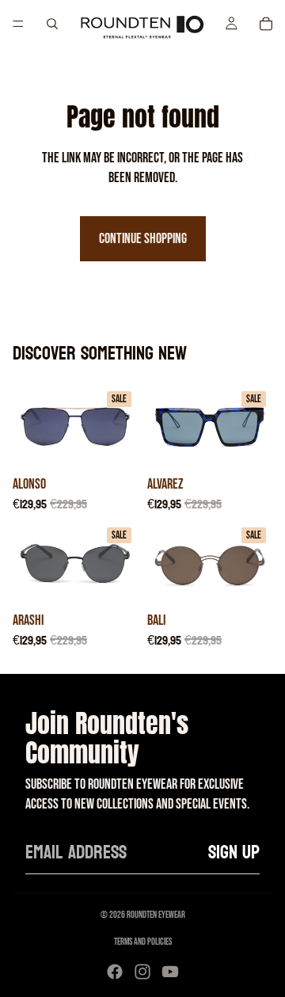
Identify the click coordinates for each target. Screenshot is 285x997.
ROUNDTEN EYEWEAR (156, 915)
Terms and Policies (143, 942)
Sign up (234, 852)
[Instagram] (142, 971)
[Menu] (18, 24)
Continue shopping (143, 238)
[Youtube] (170, 971)
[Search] (52, 23)
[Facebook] (114, 971)
